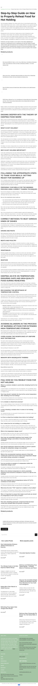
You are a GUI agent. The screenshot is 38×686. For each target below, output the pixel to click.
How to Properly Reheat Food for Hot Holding (27, 647)
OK (19, 684)
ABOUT (2, 658)
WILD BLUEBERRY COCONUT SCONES (27, 639)
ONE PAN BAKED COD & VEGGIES (26, 638)
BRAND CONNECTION (5, 663)
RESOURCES (3, 667)
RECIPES (2, 665)
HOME (2, 656)
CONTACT (2, 669)
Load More (4, 529)
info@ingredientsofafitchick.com (25, 672)
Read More (3, 557)
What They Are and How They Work (7, 674)
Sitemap (20, 674)
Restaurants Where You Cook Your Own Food (27, 666)
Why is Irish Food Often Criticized (25, 642)
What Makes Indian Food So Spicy (7, 678)
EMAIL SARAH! (22, 656)
